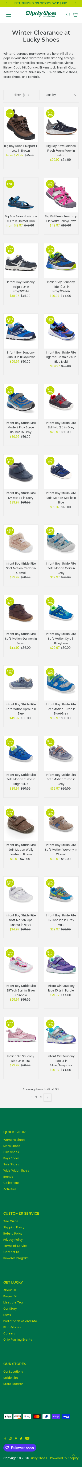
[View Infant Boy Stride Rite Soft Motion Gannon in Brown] (21, 612)
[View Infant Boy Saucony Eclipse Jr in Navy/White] (21, 260)
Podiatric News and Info (20, 1321)
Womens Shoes (14, 1140)
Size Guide (10, 1221)
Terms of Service (15, 1246)
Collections (11, 1183)
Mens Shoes (11, 1146)
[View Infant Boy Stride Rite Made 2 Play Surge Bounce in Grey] (21, 401)
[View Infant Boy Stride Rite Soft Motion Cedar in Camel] (21, 542)
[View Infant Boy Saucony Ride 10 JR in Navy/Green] (61, 260)
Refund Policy (12, 1234)
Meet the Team (14, 1303)
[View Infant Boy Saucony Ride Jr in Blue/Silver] (21, 331)
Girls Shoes (11, 1152)
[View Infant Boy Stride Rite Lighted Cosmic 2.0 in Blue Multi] (61, 331)
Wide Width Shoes (16, 1171)
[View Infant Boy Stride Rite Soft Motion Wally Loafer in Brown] (21, 823)
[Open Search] (68, 15)
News (7, 1315)
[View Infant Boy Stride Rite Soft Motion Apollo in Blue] (61, 472)
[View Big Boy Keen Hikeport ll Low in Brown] (21, 124)
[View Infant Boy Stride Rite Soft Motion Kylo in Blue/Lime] (61, 612)
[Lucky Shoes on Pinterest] (16, 1439)
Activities (9, 1189)
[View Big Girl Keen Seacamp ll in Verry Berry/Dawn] (61, 195)
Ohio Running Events (17, 1340)
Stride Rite (10, 1378)
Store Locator (13, 1384)
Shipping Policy (13, 1227)
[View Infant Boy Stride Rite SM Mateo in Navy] (21, 472)
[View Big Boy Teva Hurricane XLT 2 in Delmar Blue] (21, 195)
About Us (9, 1290)
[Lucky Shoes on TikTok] (21, 1439)
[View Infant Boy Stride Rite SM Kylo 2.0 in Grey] (61, 401)
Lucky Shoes (38, 1458)
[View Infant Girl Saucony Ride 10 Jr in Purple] (61, 964)
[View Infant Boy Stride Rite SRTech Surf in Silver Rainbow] (21, 964)
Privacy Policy (13, 1240)
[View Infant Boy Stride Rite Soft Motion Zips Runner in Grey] (21, 894)
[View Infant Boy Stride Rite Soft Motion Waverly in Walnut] (61, 823)
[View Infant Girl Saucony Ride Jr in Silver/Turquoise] (61, 1034)
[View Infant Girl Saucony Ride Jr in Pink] (21, 1034)
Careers (9, 1333)
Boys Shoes (11, 1158)
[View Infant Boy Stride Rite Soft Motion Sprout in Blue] (21, 683)
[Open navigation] (12, 14)
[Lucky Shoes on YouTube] (27, 1439)
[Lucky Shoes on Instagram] (10, 1439)
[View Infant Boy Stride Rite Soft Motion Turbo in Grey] (61, 753)
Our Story (10, 1309)
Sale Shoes (11, 1164)
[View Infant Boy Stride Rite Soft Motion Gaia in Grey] (61, 542)
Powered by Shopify (64, 1458)
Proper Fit (10, 1296)
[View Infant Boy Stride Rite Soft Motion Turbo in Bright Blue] (21, 753)
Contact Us (11, 1252)
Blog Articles (12, 1327)
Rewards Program (16, 1258)
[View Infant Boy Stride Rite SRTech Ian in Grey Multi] (61, 894)
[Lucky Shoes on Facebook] (5, 1439)
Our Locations (13, 1372)
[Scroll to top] (73, 1455)
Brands (8, 1177)
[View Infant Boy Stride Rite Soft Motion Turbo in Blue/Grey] (61, 683)
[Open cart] (75, 15)
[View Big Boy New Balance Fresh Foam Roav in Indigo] (61, 124)
